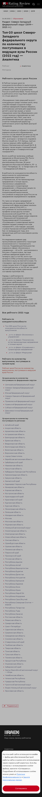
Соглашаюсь (21, 788)
